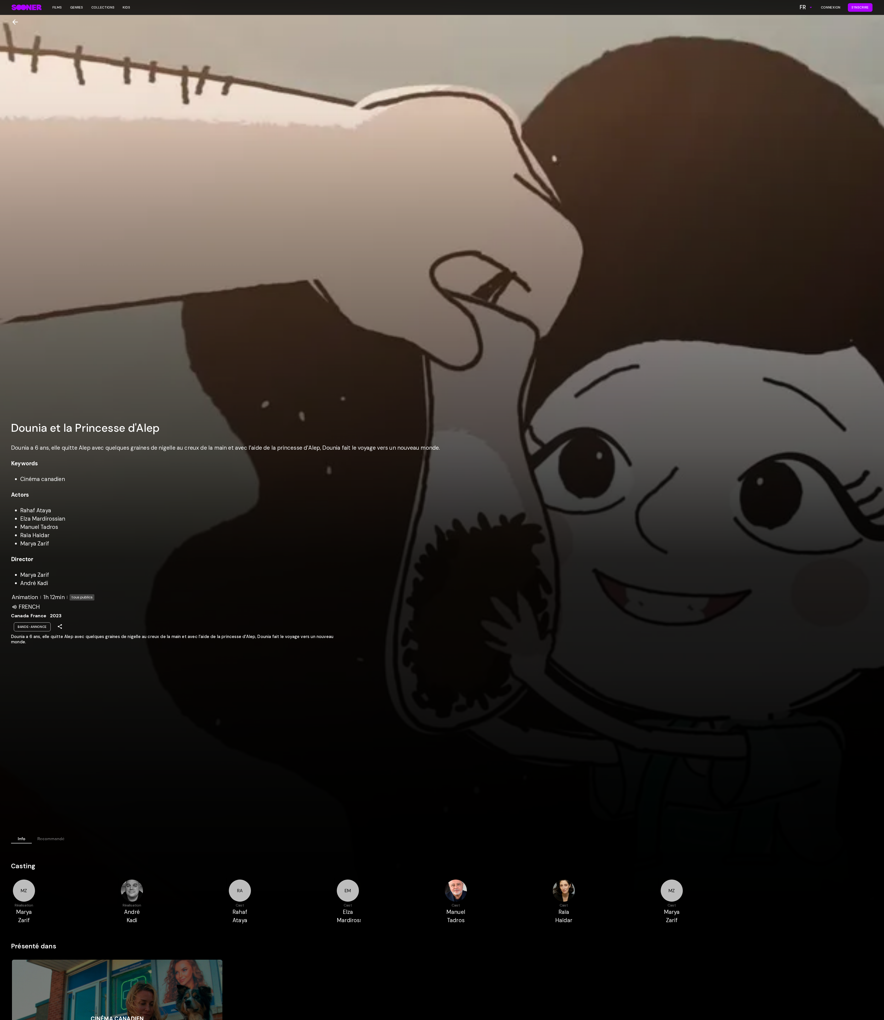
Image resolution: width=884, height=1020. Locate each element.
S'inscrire (860, 7)
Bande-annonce (32, 627)
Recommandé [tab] (50, 839)
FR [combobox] (803, 7)
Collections (103, 7)
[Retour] (13, 22)
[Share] (59, 626)
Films (57, 7)
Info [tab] (21, 839)
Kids (126, 7)
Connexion (830, 7)
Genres (76, 7)
